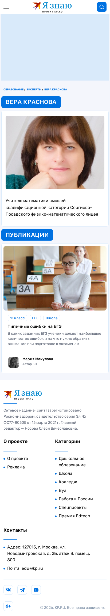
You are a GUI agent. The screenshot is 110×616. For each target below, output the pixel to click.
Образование (13, 89)
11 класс (17, 318)
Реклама (16, 467)
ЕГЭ (35, 318)
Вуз (62, 490)
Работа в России (76, 498)
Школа (52, 318)
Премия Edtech (74, 515)
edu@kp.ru (32, 568)
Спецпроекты (73, 507)
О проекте (17, 458)
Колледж (68, 481)
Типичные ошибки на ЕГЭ (35, 326)
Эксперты (33, 89)
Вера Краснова (55, 89)
